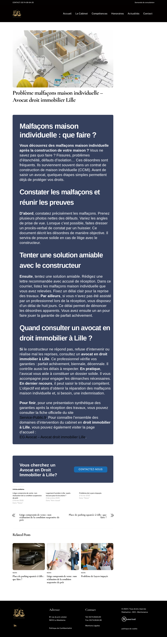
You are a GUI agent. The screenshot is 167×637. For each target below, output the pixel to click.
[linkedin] (15, 626)
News (15, 573)
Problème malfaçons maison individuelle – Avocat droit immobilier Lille (58, 96)
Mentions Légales (92, 626)
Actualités (133, 13)
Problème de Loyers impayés (90, 493)
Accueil (67, 13)
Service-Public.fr (33, 417)
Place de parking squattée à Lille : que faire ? (87, 516)
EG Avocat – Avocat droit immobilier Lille (52, 437)
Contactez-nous (91, 469)
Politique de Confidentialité (60, 628)
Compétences (99, 13)
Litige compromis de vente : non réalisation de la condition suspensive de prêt (27, 495)
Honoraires (117, 13)
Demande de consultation (144, 2)
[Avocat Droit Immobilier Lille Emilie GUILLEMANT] (17, 16)
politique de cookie (129, 629)
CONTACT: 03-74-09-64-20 (23, 2)
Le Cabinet (81, 13)
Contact (147, 13)
